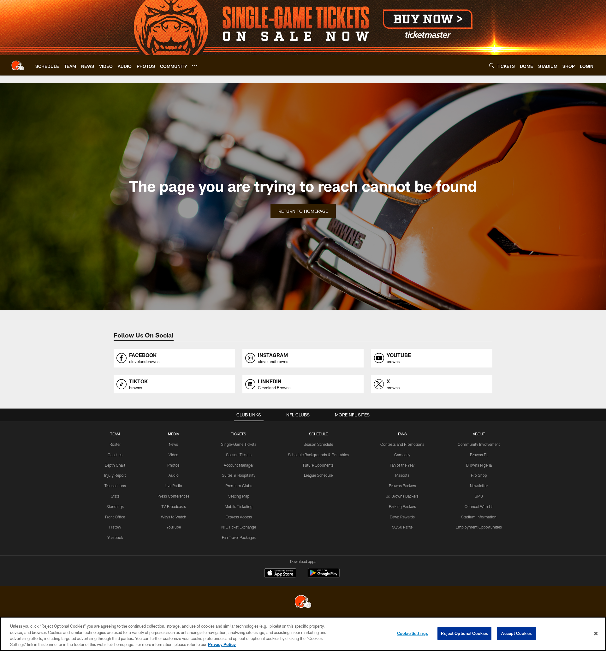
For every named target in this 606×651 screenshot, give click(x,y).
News (173, 444)
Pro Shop (479, 475)
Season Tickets (239, 454)
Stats (115, 496)
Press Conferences (173, 496)
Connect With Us (479, 506)
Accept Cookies (516, 633)
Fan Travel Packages (239, 537)
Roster (115, 444)
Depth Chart (115, 465)
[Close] (596, 633)
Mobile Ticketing (238, 506)
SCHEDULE (318, 434)
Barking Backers (402, 506)
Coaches (115, 454)
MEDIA (173, 434)
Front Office (115, 517)
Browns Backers (402, 485)
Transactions (115, 485)
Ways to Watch (173, 517)
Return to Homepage (303, 211)
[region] (303, 634)
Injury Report (115, 475)
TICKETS (238, 434)
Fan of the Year (402, 465)
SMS (479, 496)
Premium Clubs (238, 485)
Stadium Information (478, 517)
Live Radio (173, 485)
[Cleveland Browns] (303, 602)
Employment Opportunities (479, 527)
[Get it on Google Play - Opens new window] (324, 576)
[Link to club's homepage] (17, 65)
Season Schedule (318, 444)
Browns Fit (479, 454)
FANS (402, 434)
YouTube (173, 527)
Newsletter (479, 485)
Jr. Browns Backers (402, 496)
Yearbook (115, 537)
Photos (173, 465)
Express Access (239, 517)
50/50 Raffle (402, 527)
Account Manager (238, 465)
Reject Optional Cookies (464, 633)
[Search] (491, 65)
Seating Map (238, 496)
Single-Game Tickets (238, 444)
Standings (115, 506)
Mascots (402, 475)
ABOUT (479, 434)
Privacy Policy (222, 644)
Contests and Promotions (402, 444)
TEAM (115, 434)
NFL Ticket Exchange (238, 527)
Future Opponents (318, 465)
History (115, 527)
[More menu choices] (194, 65)
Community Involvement (479, 444)
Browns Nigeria (479, 465)
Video (173, 454)
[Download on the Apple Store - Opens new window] (280, 573)
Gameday (402, 454)
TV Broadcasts (173, 506)
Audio (174, 475)
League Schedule (318, 475)
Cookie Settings (412, 633)
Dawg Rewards (402, 517)
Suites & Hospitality (238, 475)
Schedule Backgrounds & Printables (318, 454)
